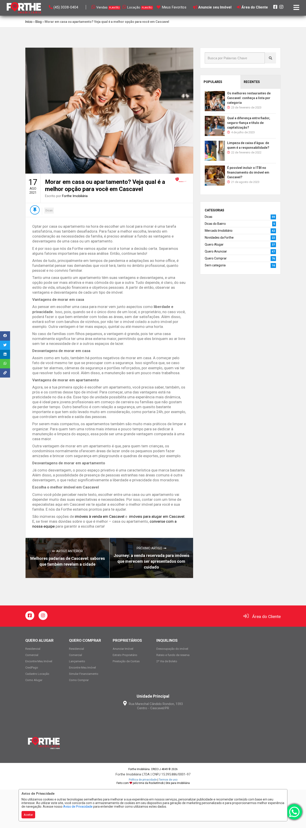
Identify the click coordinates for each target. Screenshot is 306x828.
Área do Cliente (266, 616)
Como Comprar (79, 680)
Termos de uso (168, 779)
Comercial (31, 655)
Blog (38, 21)
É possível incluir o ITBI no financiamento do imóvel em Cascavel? (248, 172)
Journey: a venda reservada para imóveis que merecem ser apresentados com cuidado (151, 561)
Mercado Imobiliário (219, 230)
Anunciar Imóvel (123, 648)
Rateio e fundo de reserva (173, 655)
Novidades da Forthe (219, 237)
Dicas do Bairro (215, 223)
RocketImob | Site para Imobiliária (169, 783)
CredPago (31, 667)
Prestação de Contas (126, 661)
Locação (139, 7)
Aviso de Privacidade (78, 806)
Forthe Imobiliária (75, 196)
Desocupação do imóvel (172, 648)
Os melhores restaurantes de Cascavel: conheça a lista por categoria (249, 97)
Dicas (49, 210)
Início (28, 21)
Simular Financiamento (83, 673)
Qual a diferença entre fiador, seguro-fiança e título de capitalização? (248, 122)
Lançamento (77, 661)
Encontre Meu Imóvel (38, 661)
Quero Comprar (216, 258)
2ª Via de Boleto (166, 661)
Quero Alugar (214, 244)
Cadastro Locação (37, 673)
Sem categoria (215, 265)
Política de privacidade (143, 779)
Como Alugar (33, 680)
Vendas (108, 7)
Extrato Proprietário (125, 655)
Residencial (32, 648)
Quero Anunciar (216, 251)
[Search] (270, 58)
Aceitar (28, 814)
